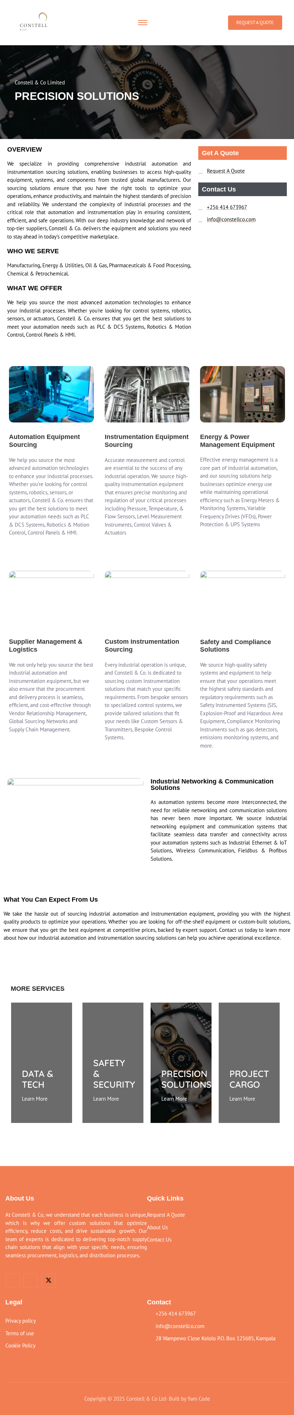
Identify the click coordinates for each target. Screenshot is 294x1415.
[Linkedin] (12, 1280)
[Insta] (30, 1280)
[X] (48, 1280)
